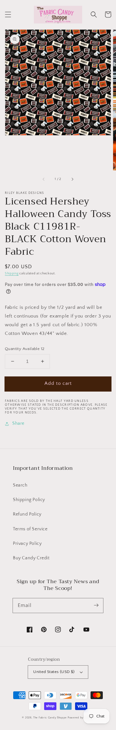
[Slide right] (72, 179)
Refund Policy (27, 514)
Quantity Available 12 (24, 348)
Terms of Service (30, 529)
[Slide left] (44, 179)
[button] (8, 14)
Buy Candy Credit (31, 558)
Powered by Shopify (81, 717)
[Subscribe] (96, 605)
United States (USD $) (53, 671)
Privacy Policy (27, 543)
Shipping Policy (29, 499)
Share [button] (18, 423)
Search (20, 485)
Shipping (12, 273)
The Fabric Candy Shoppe (50, 717)
